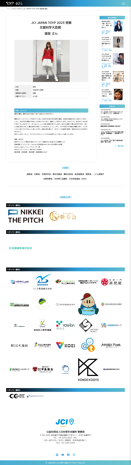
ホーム (9, 9)
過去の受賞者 (17, 9)
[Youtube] (62, 454)
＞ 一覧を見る (119, 146)
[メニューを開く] (123, 3)
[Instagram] (74, 454)
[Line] (57, 454)
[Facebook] (68, 454)
